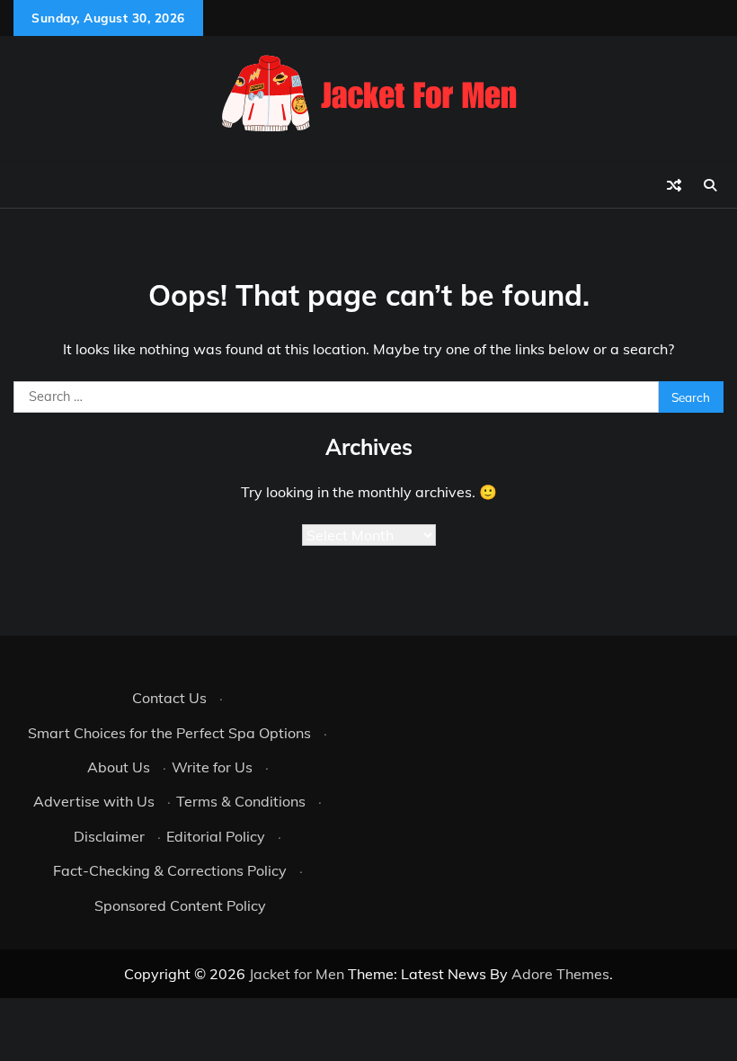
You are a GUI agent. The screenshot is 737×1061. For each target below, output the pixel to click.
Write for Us (212, 767)
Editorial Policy (215, 836)
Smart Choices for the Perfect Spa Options (169, 733)
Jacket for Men (296, 974)
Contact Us (169, 698)
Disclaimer (109, 836)
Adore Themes (560, 974)
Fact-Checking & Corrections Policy (170, 870)
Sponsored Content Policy (180, 905)
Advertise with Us (94, 801)
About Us (118, 767)
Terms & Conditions (241, 801)
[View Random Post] (674, 185)
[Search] (710, 185)
